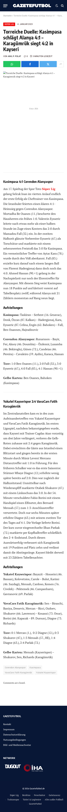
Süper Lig (9, 24)
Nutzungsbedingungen (14, 739)
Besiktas (26, 795)
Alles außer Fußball (54, 799)
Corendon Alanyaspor (15, 667)
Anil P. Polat (14, 56)
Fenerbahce (39, 795)
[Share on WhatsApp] (11, 64)
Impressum (8, 729)
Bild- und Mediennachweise (17, 744)
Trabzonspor (13, 799)
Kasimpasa (35, 667)
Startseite (7, 16)
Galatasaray (54, 795)
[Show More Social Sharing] (61, 64)
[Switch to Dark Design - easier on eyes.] (57, 5)
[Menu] (5, 5)
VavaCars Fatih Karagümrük (18, 672)
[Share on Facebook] (30, 64)
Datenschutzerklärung (14, 734)
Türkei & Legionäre (32, 799)
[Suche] (62, 5)
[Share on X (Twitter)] (48, 64)
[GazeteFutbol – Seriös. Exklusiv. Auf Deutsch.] (32, 5)
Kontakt (7, 724)
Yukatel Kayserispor (46, 672)
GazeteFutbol (35, 803)
